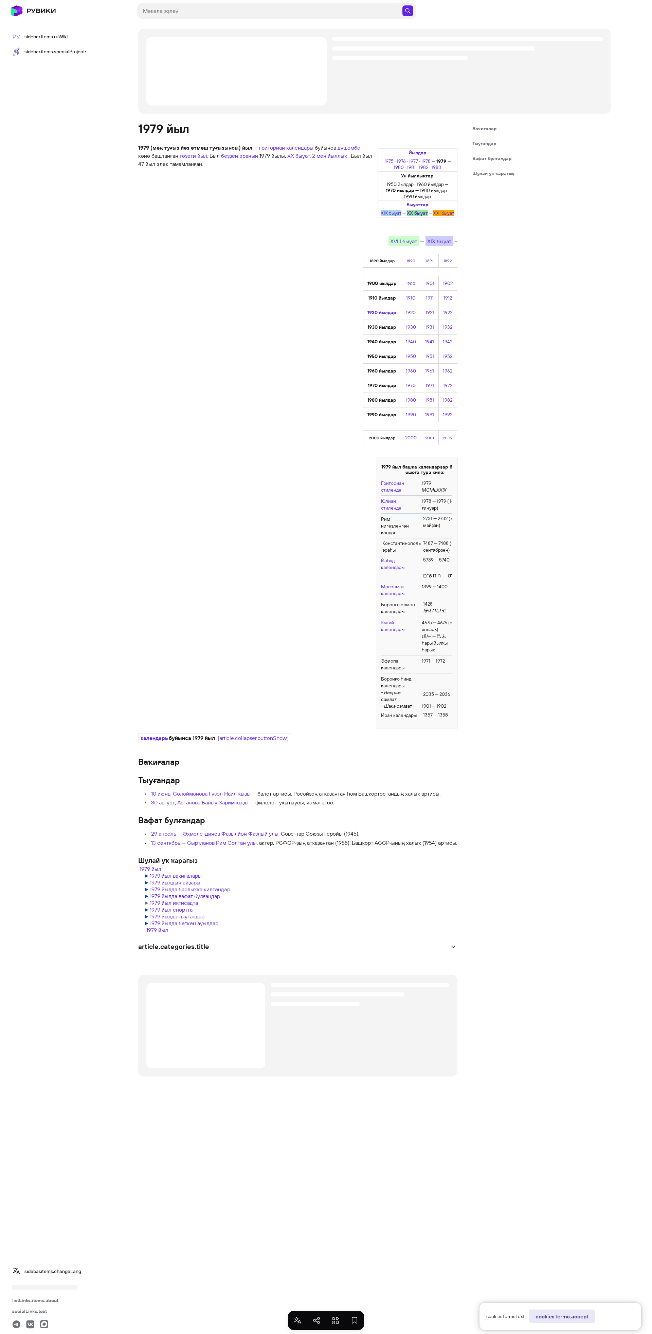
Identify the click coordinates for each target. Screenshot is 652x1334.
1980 (399, 167)
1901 (429, 283)
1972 (447, 385)
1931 (429, 327)
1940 (411, 342)
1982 (424, 167)
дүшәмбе (349, 147)
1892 (447, 260)
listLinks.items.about (35, 1300)
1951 (429, 356)
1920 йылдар (381, 312)
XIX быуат (391, 213)
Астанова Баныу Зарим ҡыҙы (213, 802)
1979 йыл (150, 868)
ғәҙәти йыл (193, 155)
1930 (411, 327)
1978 (426, 161)
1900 (410, 283)
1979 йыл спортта (171, 909)
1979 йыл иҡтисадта (174, 902)
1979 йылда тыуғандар (177, 916)
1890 (410, 260)
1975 (389, 161)
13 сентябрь (165, 842)
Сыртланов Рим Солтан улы (222, 842)
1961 (429, 371)
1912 (447, 298)
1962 (447, 371)
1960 (411, 371)
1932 (447, 327)
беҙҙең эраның (239, 155)
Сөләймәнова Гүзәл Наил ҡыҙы (212, 793)
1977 (414, 161)
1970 (411, 385)
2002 (447, 437)
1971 (429, 385)
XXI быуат (443, 213)
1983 (436, 167)
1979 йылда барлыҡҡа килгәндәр (190, 889)
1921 (429, 312)
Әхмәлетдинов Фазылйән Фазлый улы (230, 833)
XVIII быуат (403, 241)
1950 (411, 356)
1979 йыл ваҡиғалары (176, 875)
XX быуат (417, 213)
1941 (429, 342)
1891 (429, 260)
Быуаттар (417, 205)
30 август (163, 802)
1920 (411, 312)
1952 (447, 356)
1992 (447, 415)
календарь (154, 738)
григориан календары (286, 147)
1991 (429, 415)
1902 (448, 283)
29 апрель (163, 833)
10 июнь (160, 793)
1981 (412, 167)
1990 (411, 415)
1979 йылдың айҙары (175, 882)
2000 (411, 438)
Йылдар (418, 153)
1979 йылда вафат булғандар (185, 896)
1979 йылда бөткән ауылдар (184, 923)
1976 (402, 161)
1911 (430, 298)
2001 (429, 437)
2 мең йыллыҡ (330, 155)
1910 (410, 298)
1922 (447, 312)
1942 (447, 342)
